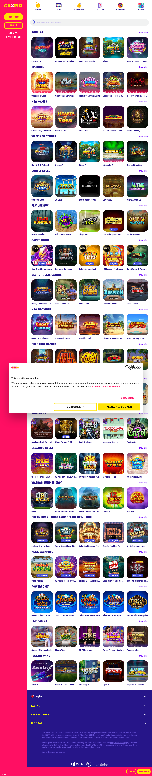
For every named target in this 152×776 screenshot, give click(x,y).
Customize (74, 407)
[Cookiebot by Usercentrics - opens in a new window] (128, 367)
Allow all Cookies (119, 407)
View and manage (48, 752)
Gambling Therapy (92, 745)
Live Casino (13, 37)
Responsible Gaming (118, 743)
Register (144, 771)
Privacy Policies (111, 386)
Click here (66, 747)
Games (14, 33)
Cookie (96, 386)
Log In (131, 771)
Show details (127, 398)
